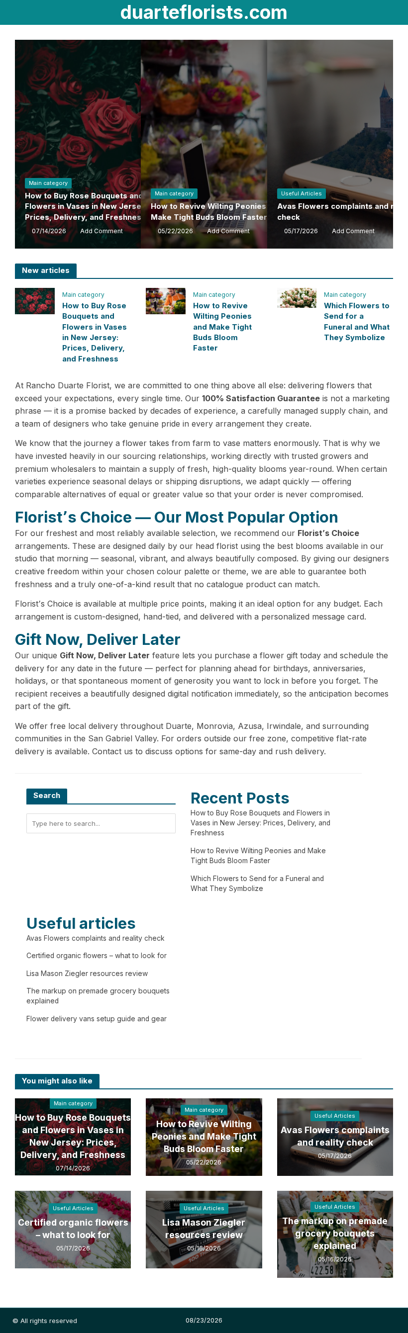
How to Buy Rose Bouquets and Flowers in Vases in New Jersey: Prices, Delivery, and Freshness (86, 206)
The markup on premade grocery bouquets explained (335, 1233)
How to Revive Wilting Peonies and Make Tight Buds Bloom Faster (216, 211)
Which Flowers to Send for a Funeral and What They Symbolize (357, 321)
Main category (48, 182)
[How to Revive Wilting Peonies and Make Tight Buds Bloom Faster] (166, 300)
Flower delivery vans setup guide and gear (96, 1019)
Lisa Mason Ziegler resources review (87, 974)
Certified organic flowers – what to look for (96, 956)
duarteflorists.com (204, 12)
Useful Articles (301, 193)
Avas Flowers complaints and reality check (95, 938)
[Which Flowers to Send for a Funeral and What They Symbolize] (297, 297)
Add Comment (101, 231)
